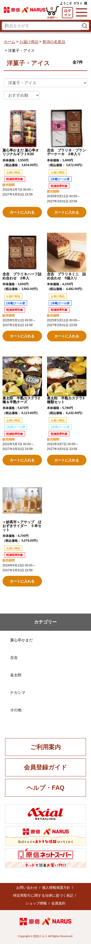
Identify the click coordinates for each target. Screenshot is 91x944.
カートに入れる (22, 212)
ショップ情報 (36, 903)
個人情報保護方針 (56, 888)
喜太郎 (15, 675)
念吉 (14, 657)
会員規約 (58, 903)
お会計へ (22, 203)
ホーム (9, 42)
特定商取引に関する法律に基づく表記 (43, 895)
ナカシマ (17, 692)
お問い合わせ (26, 888)
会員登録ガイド (45, 767)
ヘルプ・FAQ (45, 787)
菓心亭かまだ (21, 640)
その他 (15, 710)
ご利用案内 (45, 746)
